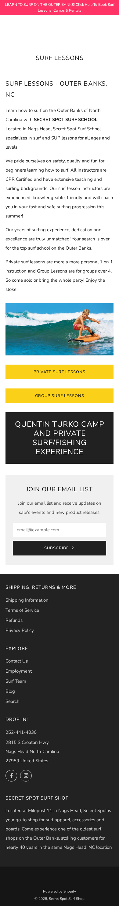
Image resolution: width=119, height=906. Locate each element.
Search (12, 701)
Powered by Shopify (59, 891)
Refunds (14, 620)
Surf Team (15, 681)
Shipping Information (27, 600)
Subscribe (56, 548)
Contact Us (16, 661)
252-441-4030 (21, 732)
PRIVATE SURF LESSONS (59, 372)
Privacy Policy (19, 630)
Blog (10, 691)
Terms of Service (22, 610)
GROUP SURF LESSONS (59, 396)
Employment (18, 671)
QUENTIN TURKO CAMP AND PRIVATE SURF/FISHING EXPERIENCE (59, 438)
